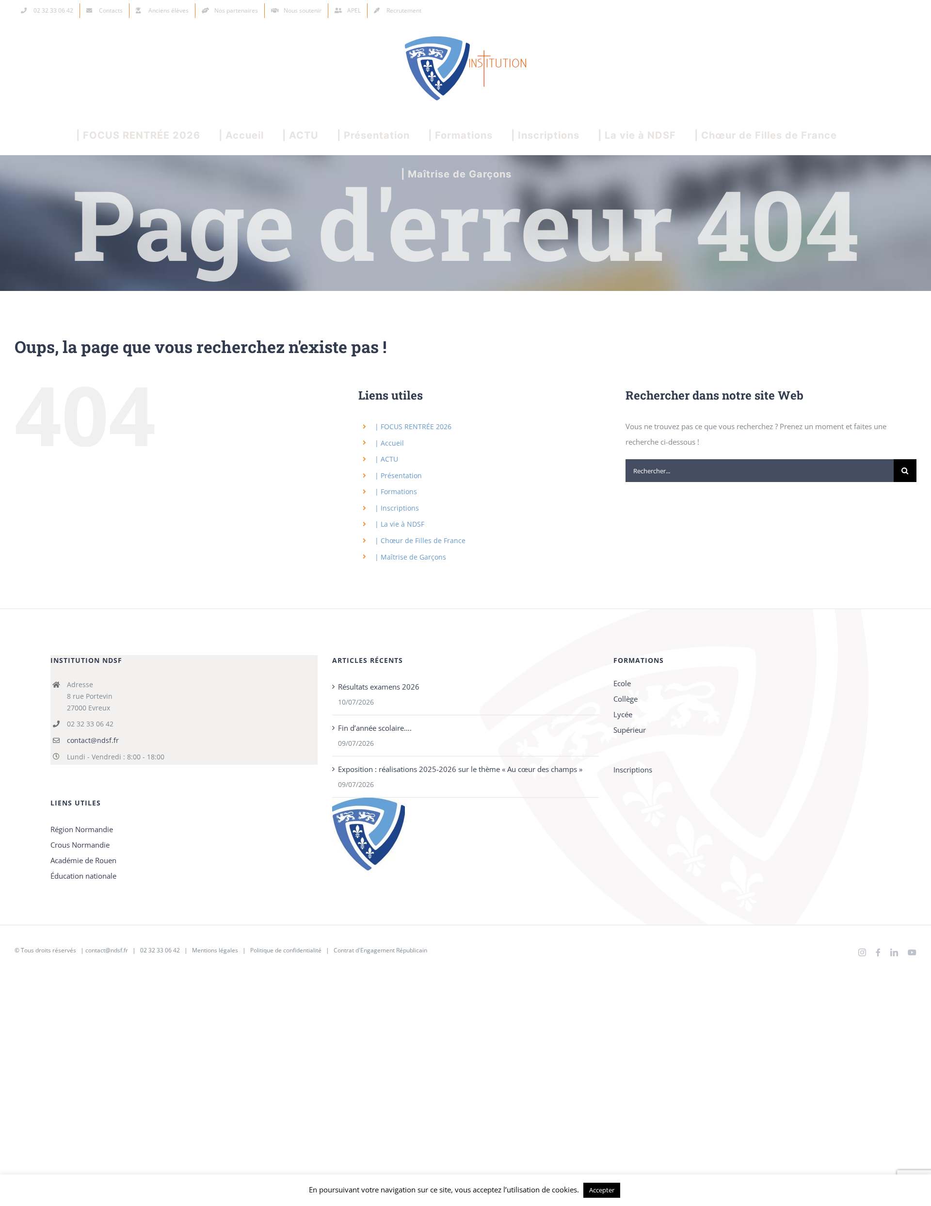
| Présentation (398, 475)
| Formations (396, 491)
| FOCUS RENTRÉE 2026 (413, 426)
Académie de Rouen (83, 860)
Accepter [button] (601, 1190)
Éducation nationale (83, 876)
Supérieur (629, 730)
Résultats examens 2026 (378, 686)
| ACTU (386, 459)
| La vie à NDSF (399, 524)
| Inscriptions (397, 508)
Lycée (622, 714)
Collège (625, 699)
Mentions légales (215, 950)
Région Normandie (81, 829)
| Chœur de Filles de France (420, 540)
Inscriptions (632, 769)
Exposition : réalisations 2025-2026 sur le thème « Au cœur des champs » (460, 769)
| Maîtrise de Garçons (410, 557)
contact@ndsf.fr (93, 740)
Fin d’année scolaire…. (375, 728)
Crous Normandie (80, 845)
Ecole (622, 683)
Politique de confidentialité (285, 950)
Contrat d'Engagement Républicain (380, 950)
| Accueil (389, 443)
